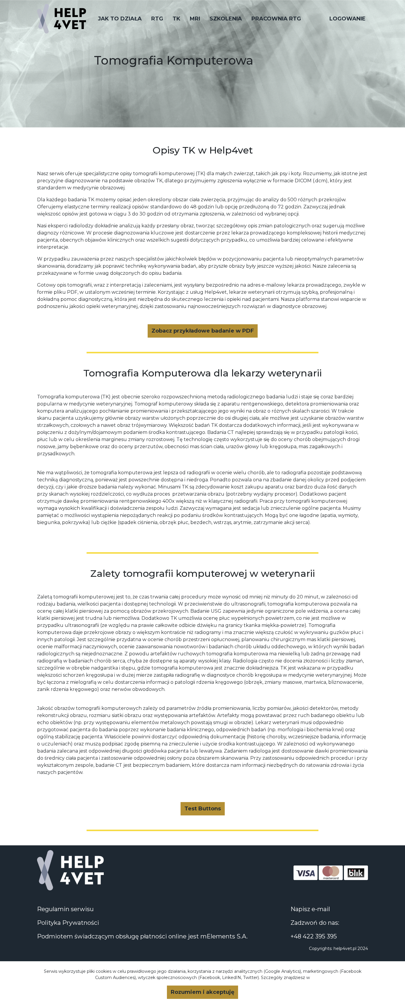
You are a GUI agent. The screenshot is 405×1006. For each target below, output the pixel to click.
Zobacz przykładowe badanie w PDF (203, 331)
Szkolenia (226, 18)
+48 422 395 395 (314, 936)
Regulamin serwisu (65, 909)
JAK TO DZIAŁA (120, 18)
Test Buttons (202, 808)
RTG (157, 18)
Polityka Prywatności (68, 922)
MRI (195, 18)
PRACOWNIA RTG (276, 18)
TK (176, 18)
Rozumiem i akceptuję (202, 992)
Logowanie (347, 18)
